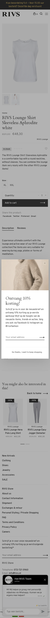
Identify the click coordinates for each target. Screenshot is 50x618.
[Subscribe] (41, 337)
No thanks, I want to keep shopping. (27, 352)
